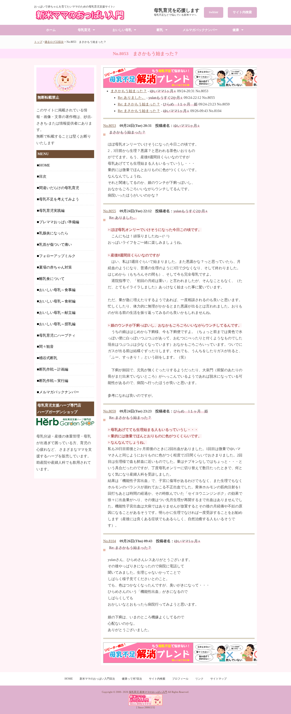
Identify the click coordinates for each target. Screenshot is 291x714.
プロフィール (180, 678)
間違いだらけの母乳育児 (59, 188)
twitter (213, 12)
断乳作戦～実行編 (53, 381)
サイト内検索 (242, 12)
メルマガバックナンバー (200, 30)
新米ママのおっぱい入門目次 (97, 678)
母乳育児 (84, 30)
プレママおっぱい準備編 (59, 222)
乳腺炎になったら (53, 233)
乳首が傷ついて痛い (55, 244)
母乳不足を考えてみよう (59, 199)
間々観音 (46, 346)
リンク (199, 678)
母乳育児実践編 (52, 210)
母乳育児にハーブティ (57, 335)
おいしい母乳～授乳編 (57, 324)
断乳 (160, 30)
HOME (44, 165)
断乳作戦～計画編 (53, 369)
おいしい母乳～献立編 (57, 313)
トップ (38, 42)
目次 (42, 176)
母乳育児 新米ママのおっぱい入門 (148, 692)
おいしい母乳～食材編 (57, 301)
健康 (236, 30)
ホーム (51, 30)
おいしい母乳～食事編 (57, 290)
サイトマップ (218, 678)
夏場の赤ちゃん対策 (55, 267)
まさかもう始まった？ (128, 91)
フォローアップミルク (57, 256)
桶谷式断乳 (48, 358)
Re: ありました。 (132, 98)
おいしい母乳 (122, 30)
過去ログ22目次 (54, 42)
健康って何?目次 (132, 678)
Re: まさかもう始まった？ (139, 104)
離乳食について (52, 279)
